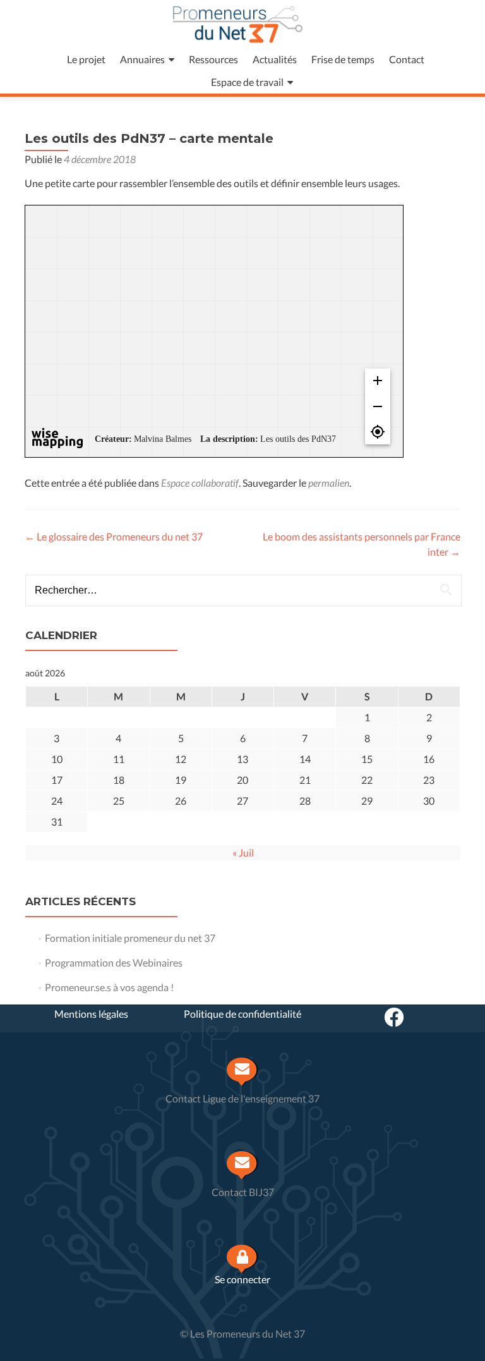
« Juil (243, 852)
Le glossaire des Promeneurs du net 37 (114, 536)
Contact (406, 59)
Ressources (213, 59)
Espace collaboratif (200, 483)
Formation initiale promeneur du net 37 (130, 938)
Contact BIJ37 (243, 1192)
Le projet (86, 59)
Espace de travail (247, 82)
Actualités (275, 59)
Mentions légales (91, 1014)
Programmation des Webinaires (114, 962)
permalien (328, 483)
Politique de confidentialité (242, 1014)
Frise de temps (342, 59)
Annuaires (142, 59)
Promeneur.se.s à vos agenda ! (109, 987)
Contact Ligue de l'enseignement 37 (242, 1098)
